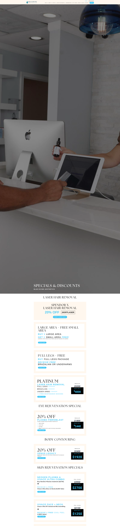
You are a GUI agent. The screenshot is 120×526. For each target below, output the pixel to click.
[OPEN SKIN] (47, 2)
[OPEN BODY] (51, 2)
